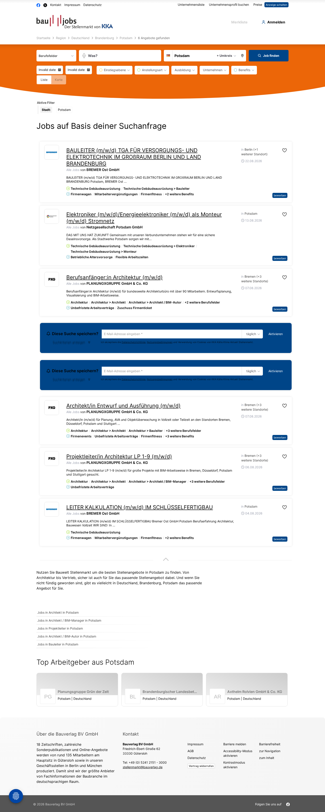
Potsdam (170, 584)
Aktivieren (275, 334)
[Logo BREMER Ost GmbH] (51, 152)
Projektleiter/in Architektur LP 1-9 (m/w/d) (119, 458)
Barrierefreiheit (269, 745)
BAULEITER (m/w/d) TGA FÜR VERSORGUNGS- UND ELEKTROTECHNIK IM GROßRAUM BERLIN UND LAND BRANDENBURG (133, 157)
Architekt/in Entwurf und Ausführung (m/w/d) (123, 407)
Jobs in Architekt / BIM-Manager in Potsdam (69, 622)
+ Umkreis (224, 55)
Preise (257, 4)
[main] (162, 376)
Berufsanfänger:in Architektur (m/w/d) (114, 277)
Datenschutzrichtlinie (133, 342)
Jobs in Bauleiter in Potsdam (57, 645)
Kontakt (55, 5)
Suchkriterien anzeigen (69, 343)
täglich (250, 334)
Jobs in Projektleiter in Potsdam (60, 630)
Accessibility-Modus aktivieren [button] (237, 754)
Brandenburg (150, 584)
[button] (242, 55)
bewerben (280, 195)
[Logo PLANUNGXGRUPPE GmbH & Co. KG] (51, 279)
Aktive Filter (46, 102)
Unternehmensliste (191, 4)
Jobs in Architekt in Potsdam (58, 614)
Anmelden (276, 22)
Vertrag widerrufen (201, 767)
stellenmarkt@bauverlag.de (142, 768)
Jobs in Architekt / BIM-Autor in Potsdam (66, 637)
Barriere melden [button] (234, 745)
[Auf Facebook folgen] (288, 805)
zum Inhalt (266, 759)
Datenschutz (92, 5)
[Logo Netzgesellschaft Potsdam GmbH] (51, 216)
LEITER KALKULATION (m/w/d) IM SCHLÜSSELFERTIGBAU (139, 508)
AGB (190, 752)
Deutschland (127, 584)
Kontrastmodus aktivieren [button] (234, 766)
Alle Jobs (72, 170)
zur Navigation (269, 752)
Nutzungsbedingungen (159, 342)
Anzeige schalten (276, 4)
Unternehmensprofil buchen (229, 4)
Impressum (72, 5)
